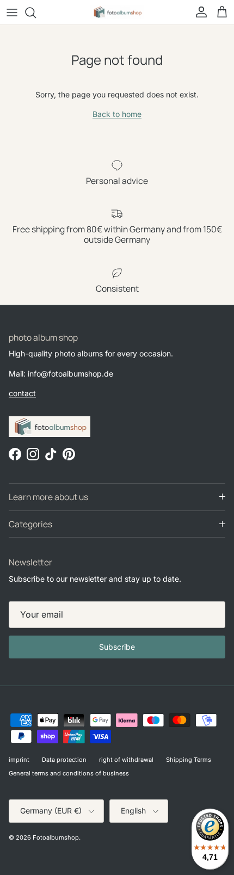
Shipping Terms (188, 759)
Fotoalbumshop (56, 837)
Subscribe (117, 646)
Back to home (117, 114)
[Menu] (12, 12)
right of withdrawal (126, 759)
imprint (19, 759)
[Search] (36, 12)
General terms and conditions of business (69, 773)
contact (22, 393)
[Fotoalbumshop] (117, 12)
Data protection (64, 759)
